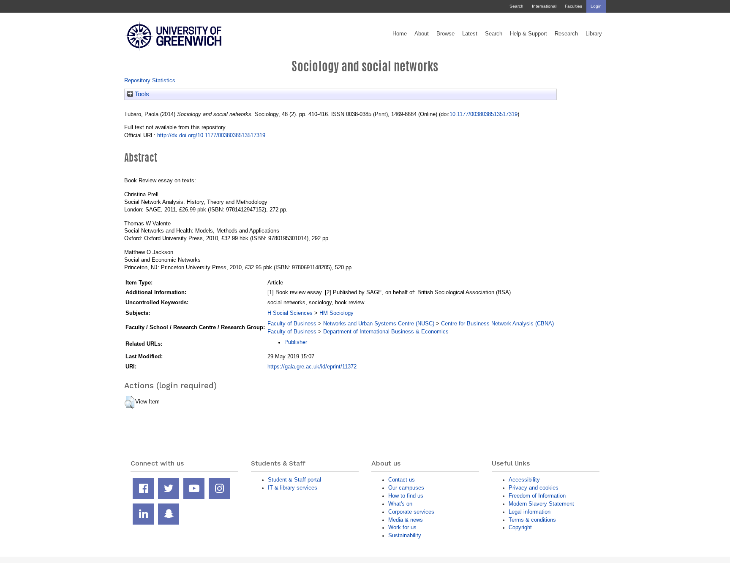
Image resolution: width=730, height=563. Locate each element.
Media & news (405, 520)
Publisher (295, 342)
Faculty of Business (291, 323)
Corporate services (411, 512)
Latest (469, 34)
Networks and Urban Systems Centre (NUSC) (378, 323)
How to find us (405, 496)
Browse (445, 34)
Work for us (402, 527)
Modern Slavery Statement (541, 504)
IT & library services (292, 488)
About (421, 34)
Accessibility (524, 479)
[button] (129, 402)
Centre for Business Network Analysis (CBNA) (497, 323)
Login (596, 6)
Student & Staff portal (294, 479)
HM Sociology (336, 313)
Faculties (573, 6)
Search (516, 6)
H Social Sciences (290, 313)
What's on (400, 504)
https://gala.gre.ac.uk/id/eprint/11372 (312, 366)
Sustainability (404, 535)
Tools (141, 94)
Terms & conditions (532, 520)
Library (594, 34)
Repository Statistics (149, 80)
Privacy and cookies (533, 488)
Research (566, 34)
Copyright (520, 527)
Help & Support (528, 34)
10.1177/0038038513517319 (483, 114)
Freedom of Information (537, 496)
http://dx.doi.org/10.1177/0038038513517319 (211, 135)
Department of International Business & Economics (386, 331)
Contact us (401, 479)
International (544, 6)
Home (399, 34)
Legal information (529, 512)
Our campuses (406, 488)
